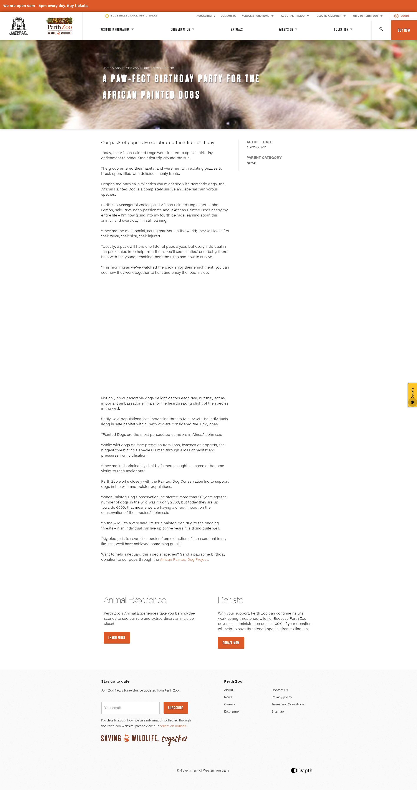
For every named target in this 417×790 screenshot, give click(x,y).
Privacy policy (282, 697)
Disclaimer (232, 711)
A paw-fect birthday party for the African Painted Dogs (181, 86)
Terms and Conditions (288, 704)
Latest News (151, 68)
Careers (229, 704)
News (228, 697)
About (228, 690)
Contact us (280, 690)
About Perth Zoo (127, 68)
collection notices (172, 726)
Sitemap (278, 711)
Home (107, 68)
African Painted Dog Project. (184, 559)
